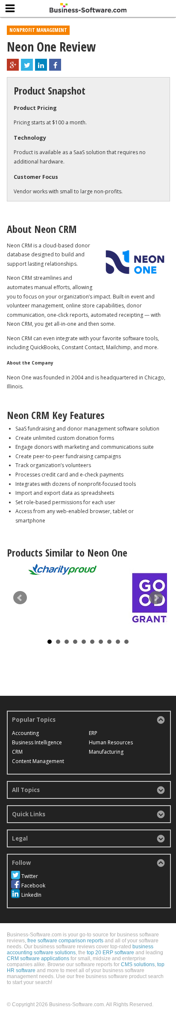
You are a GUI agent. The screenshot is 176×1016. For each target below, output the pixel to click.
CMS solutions (138, 964)
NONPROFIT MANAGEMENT (38, 30)
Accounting (25, 733)
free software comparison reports (65, 941)
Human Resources (111, 742)
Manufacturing (106, 751)
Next (156, 598)
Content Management (38, 761)
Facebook (33, 885)
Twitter (29, 876)
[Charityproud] (62, 569)
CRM (17, 751)
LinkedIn (31, 894)
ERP (93, 733)
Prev (20, 598)
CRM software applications (38, 958)
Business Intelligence (37, 742)
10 (126, 642)
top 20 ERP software (110, 953)
